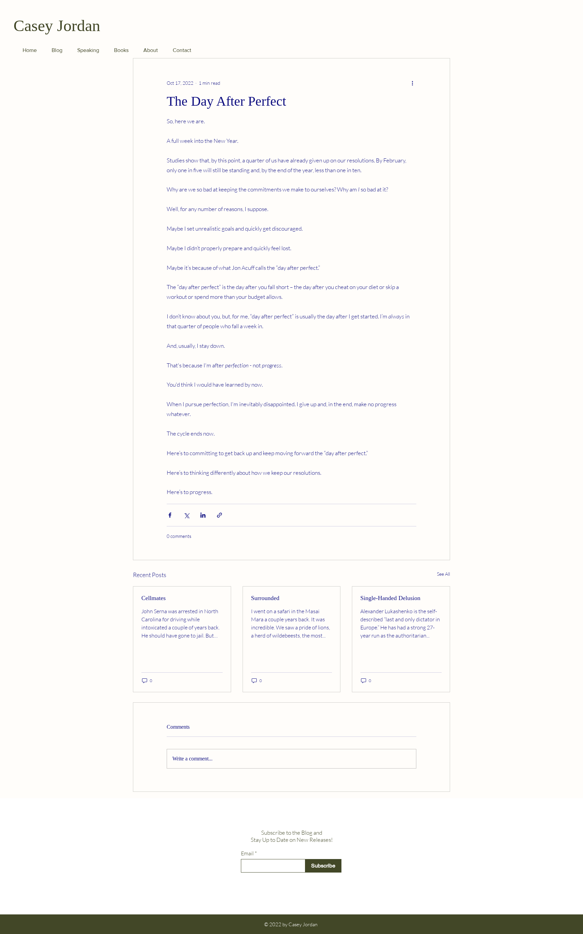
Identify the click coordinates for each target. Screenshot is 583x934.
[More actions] (412, 83)
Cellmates (153, 598)
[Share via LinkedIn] (203, 515)
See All (443, 574)
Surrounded (265, 598)
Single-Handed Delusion (390, 598)
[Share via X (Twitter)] (186, 515)
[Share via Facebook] (170, 515)
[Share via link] (219, 515)
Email (247, 853)
